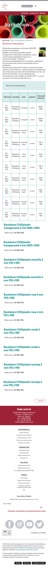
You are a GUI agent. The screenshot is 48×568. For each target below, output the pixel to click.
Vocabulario (24, 458)
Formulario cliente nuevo (24, 440)
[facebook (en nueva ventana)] (9, 524)
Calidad (24, 462)
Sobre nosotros (24, 432)
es (36, 6)
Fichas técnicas (24, 453)
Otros (24, 475)
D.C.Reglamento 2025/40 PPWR (24, 470)
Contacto (24, 13)
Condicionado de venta (24, 438)
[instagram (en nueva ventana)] (19, 524)
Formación (24, 447)
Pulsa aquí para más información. (27, 550)
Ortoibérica (24, 430)
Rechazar (27, 563)
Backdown (29, 40)
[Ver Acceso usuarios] (40, 6)
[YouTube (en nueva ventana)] (29, 524)
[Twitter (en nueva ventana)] (39, 524)
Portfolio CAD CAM (24, 443)
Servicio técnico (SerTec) (24, 435)
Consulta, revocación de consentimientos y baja (27, 511)
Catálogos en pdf (24, 450)
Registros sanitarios (24, 468)
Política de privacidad (24, 480)
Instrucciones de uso (24, 455)
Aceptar (18, 563)
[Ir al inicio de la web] (4, 9)
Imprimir (41, 400)
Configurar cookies (24, 485)
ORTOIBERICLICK (27, 6)
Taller (12, 40)
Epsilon (43, 13)
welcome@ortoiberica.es (24, 422)
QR (24, 490)
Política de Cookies (24, 483)
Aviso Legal (24, 478)
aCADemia (34, 13)
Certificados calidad (24, 465)
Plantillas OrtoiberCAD (24, 487)
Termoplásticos (20, 40)
